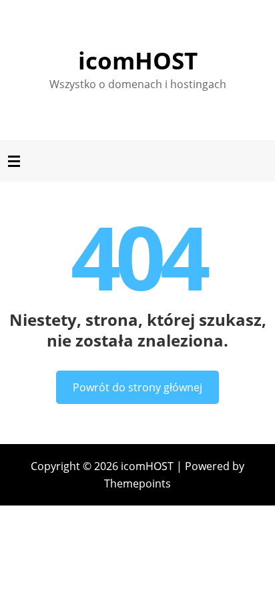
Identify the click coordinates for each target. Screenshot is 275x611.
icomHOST (138, 60)
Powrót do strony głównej (137, 387)
